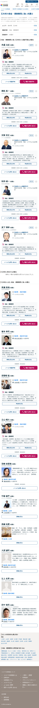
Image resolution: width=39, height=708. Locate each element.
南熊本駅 (6, 567)
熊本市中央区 (24, 336)
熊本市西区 (11, 619)
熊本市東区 (23, 424)
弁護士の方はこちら (32, 1)
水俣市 (11, 639)
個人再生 (15, 655)
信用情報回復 (11, 657)
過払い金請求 (27, 655)
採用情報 (6, 699)
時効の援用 (4, 657)
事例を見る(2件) (11, 315)
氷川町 (16, 639)
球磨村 (30, 641)
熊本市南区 (23, 292)
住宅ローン (33, 651)
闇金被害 (30, 657)
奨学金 (13, 653)
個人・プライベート (12, 659)
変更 (35, 25)
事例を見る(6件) (11, 254)
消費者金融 (4, 651)
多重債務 (3, 659)
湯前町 (8, 641)
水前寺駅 (17, 382)
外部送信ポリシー (28, 682)
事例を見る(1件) (11, 73)
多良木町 (3, 641)
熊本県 (16, 292)
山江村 (25, 641)
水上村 (12, 641)
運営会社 (6, 697)
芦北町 (20, 639)
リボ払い (19, 651)
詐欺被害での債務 (20, 653)
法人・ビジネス (22, 659)
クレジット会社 (12, 651)
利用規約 (25, 677)
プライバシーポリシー (29, 680)
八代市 (10, 539)
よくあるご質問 (8, 685)
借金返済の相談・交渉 (21, 657)
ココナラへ (5, 1)
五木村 (16, 50)
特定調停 (34, 655)
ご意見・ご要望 (27, 675)
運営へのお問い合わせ (10, 687)
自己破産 (28, 653)
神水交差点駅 (18, 338)
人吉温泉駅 (6, 512)
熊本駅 (5, 621)
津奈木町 (25, 639)
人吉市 (10, 511)
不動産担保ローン (5, 653)
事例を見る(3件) (11, 117)
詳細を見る (19, 516)
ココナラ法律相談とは (10, 675)
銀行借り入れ (25, 651)
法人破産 (33, 653)
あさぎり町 (4, 643)
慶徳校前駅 (7, 481)
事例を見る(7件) (11, 210)
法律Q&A (6, 677)
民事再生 (21, 655)
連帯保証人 (29, 659)
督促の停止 (4, 655)
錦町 (29, 639)
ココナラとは (8, 682)
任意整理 (10, 655)
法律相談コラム (8, 680)
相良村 (17, 641)
